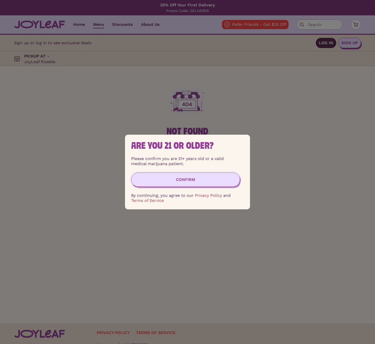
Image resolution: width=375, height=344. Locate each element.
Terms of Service (147, 200)
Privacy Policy (208, 195)
